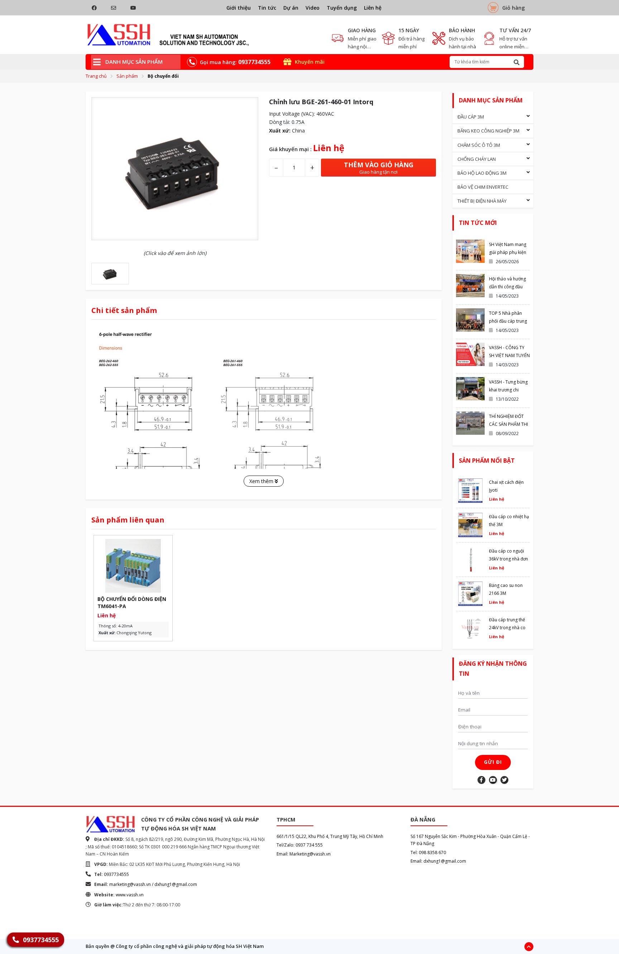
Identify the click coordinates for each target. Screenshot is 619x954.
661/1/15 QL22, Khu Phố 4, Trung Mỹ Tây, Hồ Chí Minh (330, 836)
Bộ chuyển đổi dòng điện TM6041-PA (131, 603)
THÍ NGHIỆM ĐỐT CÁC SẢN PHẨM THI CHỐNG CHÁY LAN (508, 424)
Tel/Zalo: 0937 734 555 (300, 845)
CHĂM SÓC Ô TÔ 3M (478, 145)
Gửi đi (493, 762)
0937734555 (116, 874)
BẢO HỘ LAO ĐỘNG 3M (482, 173)
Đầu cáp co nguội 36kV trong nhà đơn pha (508, 559)
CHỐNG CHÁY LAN (476, 159)
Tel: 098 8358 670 (428, 852)
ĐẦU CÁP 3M (470, 117)
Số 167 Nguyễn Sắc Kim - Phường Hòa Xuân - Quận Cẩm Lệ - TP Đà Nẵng (470, 840)
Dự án (290, 7)
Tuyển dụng (342, 7)
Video (313, 7)
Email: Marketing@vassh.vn (304, 854)
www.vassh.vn (130, 895)
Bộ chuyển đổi (163, 76)
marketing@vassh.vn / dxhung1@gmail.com (153, 884)
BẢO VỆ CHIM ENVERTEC (482, 187)
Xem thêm (262, 481)
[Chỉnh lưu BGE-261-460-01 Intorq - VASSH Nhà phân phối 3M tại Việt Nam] (168, 34)
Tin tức (267, 7)
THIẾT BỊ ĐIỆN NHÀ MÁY (482, 201)
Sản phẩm (127, 76)
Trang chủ (96, 76)
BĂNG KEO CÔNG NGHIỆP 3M (488, 130)
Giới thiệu (238, 7)
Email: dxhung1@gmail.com (438, 861)
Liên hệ (373, 7)
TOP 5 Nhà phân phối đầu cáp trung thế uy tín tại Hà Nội (508, 321)
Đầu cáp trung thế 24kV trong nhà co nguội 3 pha (507, 628)
